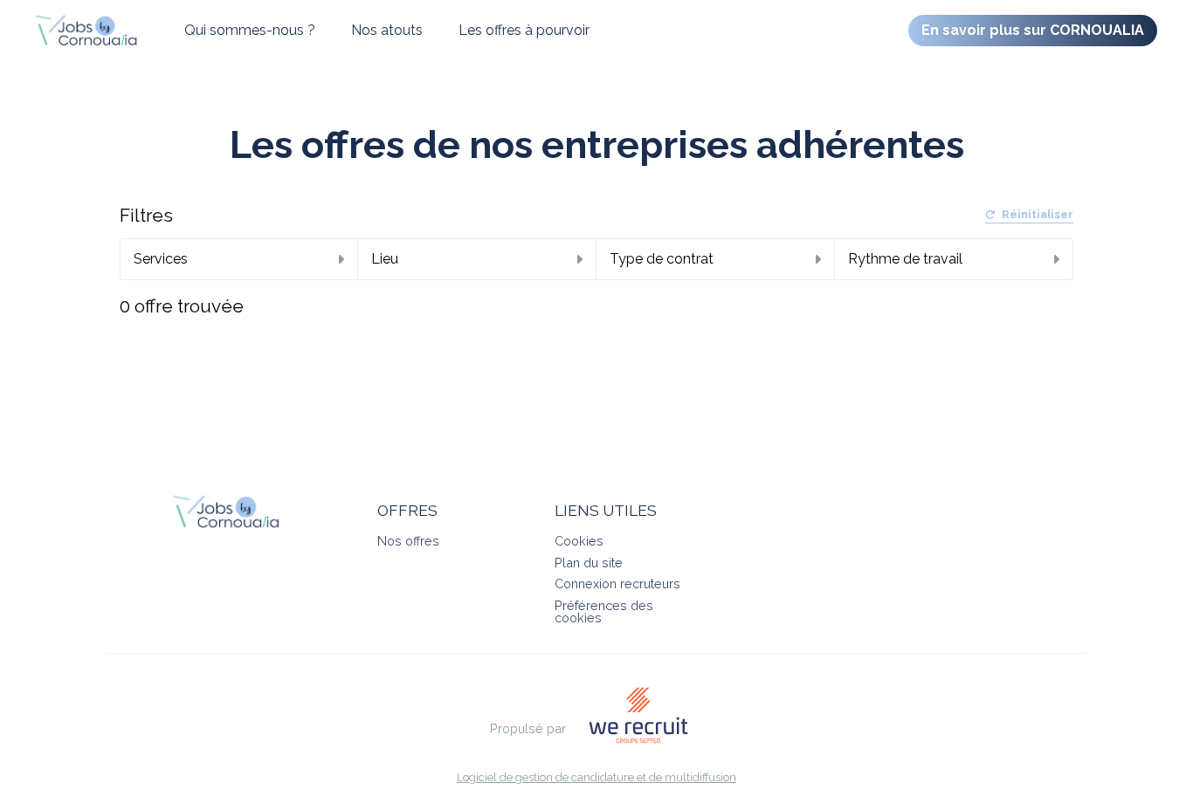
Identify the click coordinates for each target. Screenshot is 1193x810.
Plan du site (589, 562)
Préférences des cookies (604, 611)
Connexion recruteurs (617, 583)
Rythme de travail (905, 259)
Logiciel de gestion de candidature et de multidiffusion (596, 778)
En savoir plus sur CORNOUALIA (1032, 30)
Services (161, 259)
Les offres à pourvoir (524, 30)
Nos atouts (387, 30)
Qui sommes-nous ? (249, 30)
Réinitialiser (1037, 215)
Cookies (579, 540)
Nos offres (408, 540)
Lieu (384, 259)
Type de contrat (662, 259)
